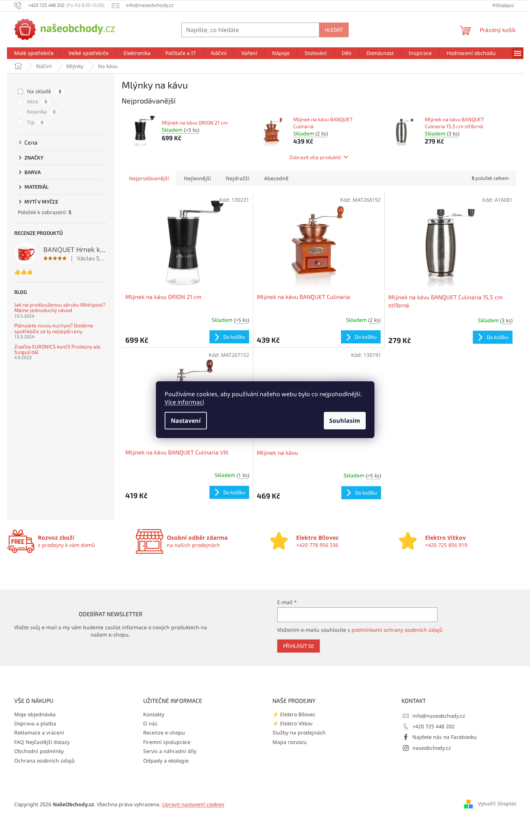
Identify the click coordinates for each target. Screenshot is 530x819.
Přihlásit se (298, 646)
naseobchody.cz (431, 747)
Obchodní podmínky (39, 751)
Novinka (41, 111)
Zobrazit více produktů (315, 157)
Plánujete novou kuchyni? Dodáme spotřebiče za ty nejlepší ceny (53, 328)
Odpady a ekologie (166, 760)
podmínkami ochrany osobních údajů (397, 629)
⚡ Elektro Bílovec (293, 714)
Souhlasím (344, 421)
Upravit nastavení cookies (193, 804)
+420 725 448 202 (433, 726)
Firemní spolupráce (167, 742)
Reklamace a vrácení (39, 732)
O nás (150, 723)
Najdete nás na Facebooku (444, 736)
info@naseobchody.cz (438, 715)
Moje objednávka (35, 714)
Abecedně (276, 178)
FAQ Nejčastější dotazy (42, 742)
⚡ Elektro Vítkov (292, 723)
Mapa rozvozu (289, 742)
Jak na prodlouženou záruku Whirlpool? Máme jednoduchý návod (59, 307)
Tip (35, 122)
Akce (37, 101)
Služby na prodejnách (299, 732)
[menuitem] (34, 53)
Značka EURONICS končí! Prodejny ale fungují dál (57, 349)
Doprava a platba (35, 723)
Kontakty (153, 714)
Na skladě (44, 91)
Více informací (184, 402)
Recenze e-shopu (164, 732)
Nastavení (186, 421)
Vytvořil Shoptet (497, 803)
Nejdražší (237, 178)
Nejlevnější (197, 178)
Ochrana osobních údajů (44, 760)
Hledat (334, 30)
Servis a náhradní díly (169, 751)
